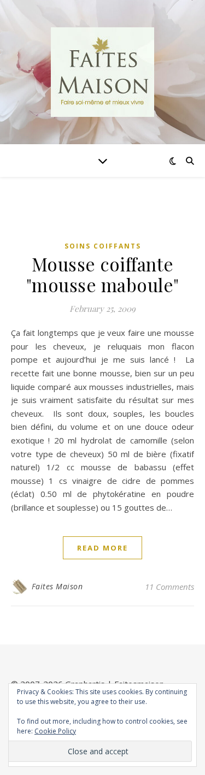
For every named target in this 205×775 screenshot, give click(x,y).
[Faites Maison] (102, 72)
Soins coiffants (103, 246)
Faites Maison (57, 586)
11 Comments (169, 586)
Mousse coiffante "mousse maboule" (102, 274)
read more (102, 548)
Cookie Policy (55, 731)
